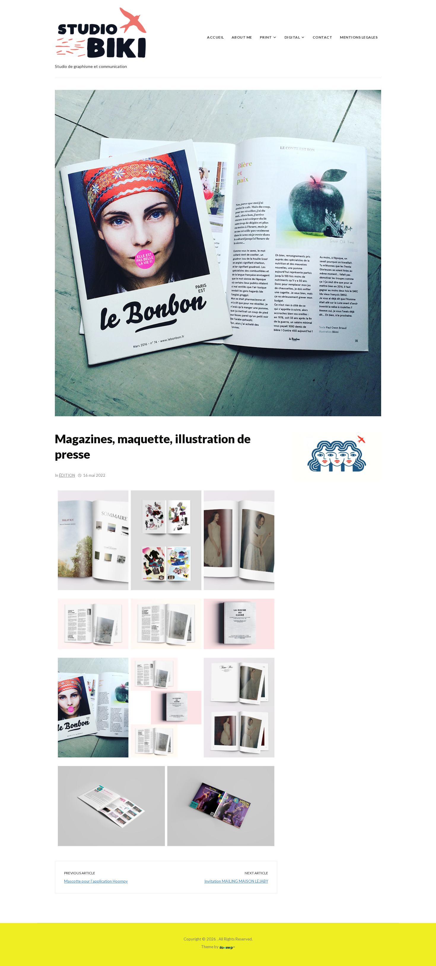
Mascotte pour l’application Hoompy (96, 881)
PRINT (266, 37)
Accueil (215, 37)
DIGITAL (292, 37)
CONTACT (322, 37)
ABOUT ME (242, 37)
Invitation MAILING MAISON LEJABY (236, 881)
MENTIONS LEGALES (359, 37)
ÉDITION (67, 475)
